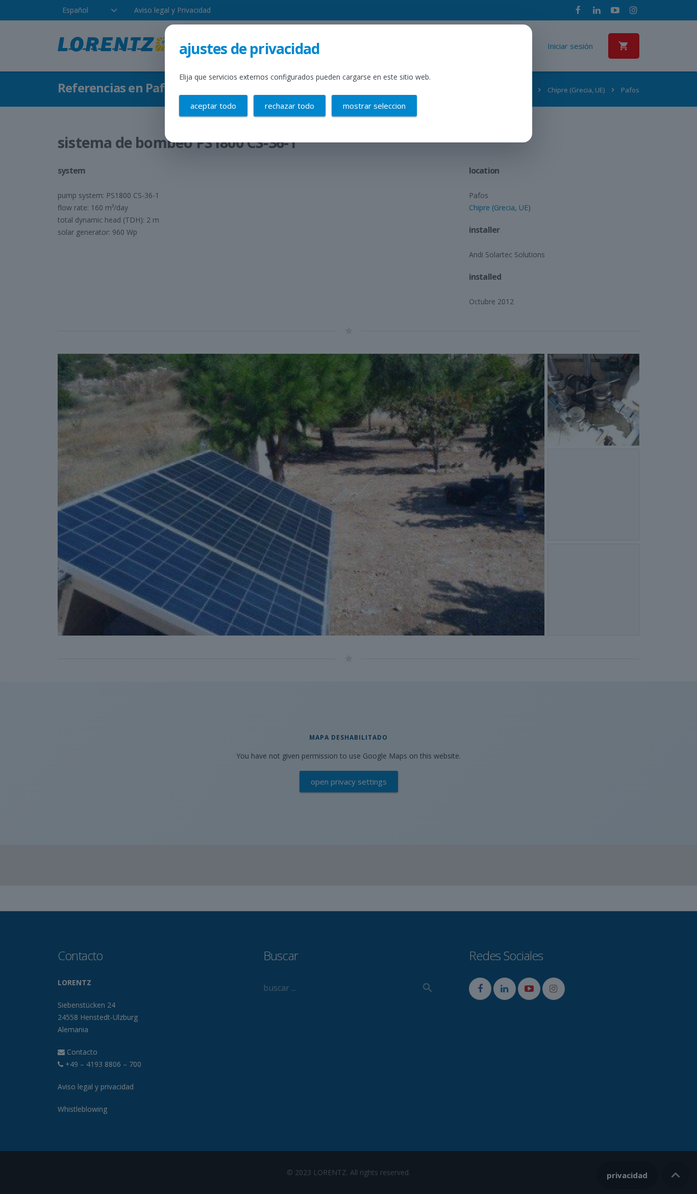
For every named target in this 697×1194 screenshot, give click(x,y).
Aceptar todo (213, 106)
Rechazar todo (289, 106)
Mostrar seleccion (374, 106)
